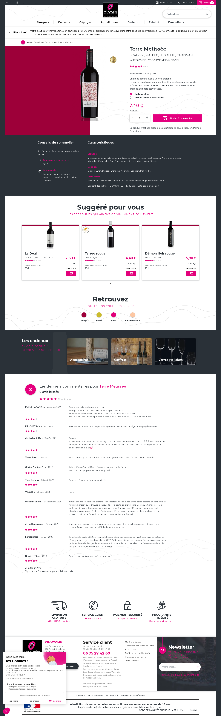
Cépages (85, 22)
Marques (43, 22)
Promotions (176, 22)
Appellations (109, 22)
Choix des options (71, 273)
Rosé (113, 320)
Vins (48, 42)
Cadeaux (133, 22)
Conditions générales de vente (139, 645)
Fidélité (154, 22)
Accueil (30, 42)
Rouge (55, 42)
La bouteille (142, 94)
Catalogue (40, 42)
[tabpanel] (50, 249)
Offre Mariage (132, 660)
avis (145, 67)
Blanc (99, 320)
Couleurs (64, 22)
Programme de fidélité (135, 657)
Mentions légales (133, 642)
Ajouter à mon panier (180, 118)
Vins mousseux (132, 320)
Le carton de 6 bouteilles (149, 97)
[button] (9, 32)
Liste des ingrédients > (148, 185)
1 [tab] (110, 283)
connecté (47, 571)
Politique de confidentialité (137, 653)
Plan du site (130, 649)
